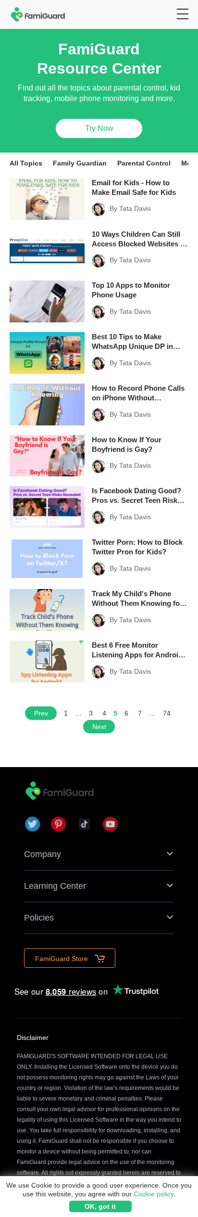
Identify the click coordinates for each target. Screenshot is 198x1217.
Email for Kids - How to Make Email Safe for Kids (134, 187)
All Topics (26, 163)
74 (167, 713)
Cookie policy (153, 1194)
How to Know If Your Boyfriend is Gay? (126, 444)
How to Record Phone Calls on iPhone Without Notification (138, 393)
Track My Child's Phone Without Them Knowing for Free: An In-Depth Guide (137, 598)
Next (99, 726)
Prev (41, 713)
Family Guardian (80, 163)
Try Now (99, 128)
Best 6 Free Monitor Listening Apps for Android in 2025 (137, 650)
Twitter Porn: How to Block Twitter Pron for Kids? (137, 547)
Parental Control (144, 163)
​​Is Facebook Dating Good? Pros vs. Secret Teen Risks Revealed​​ (136, 496)
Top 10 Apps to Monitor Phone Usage (131, 290)
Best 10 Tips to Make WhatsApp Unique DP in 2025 (132, 342)
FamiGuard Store (62, 958)
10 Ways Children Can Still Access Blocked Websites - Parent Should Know (137, 239)
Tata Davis (135, 208)
